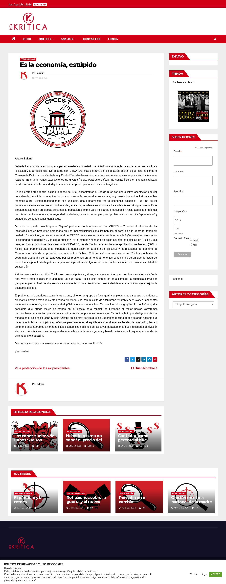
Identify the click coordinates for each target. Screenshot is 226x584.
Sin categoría (126, 493)
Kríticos (45, 39)
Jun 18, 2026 (129, 508)
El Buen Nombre (143, 368)
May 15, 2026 (181, 508)
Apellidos (178, 191)
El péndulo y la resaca (28, 499)
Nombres (178, 171)
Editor (39, 446)
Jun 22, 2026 (24, 508)
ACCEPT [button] (215, 574)
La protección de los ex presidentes (43, 368)
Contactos (92, 39)
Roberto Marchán (76, 493)
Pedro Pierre (178, 493)
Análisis (67, 39)
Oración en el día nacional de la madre (191, 499)
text (195, 244)
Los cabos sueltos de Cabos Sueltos (34, 437)
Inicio (27, 39)
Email (178, 151)
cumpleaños (180, 211)
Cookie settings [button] (198, 574)
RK (39, 508)
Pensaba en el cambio (132, 499)
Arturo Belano (28, 59)
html (195, 240)
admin (40, 73)
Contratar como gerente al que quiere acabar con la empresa (137, 441)
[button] (215, 39)
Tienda (113, 39)
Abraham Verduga (23, 493)
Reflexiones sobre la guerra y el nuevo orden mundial (86, 501)
